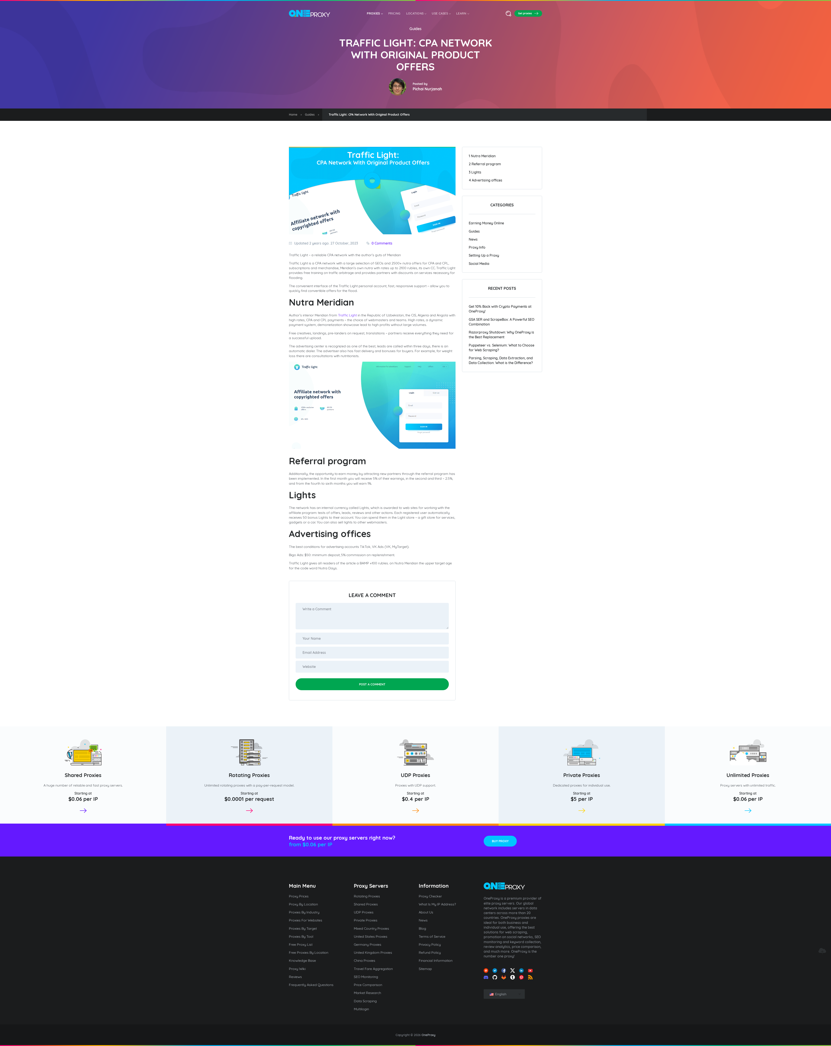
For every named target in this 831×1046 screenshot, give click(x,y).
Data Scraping (365, 1001)
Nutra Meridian (482, 156)
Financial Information (436, 960)
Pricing (394, 13)
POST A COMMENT (372, 684)
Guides (415, 28)
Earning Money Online (486, 223)
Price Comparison (368, 985)
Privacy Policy (430, 944)
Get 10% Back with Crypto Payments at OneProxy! (500, 308)
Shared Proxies (83, 775)
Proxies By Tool (301, 936)
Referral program (485, 164)
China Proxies (364, 960)
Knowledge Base (302, 960)
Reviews (295, 977)
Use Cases (440, 13)
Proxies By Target (303, 928)
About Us (426, 912)
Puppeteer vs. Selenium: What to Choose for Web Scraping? (501, 347)
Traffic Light (347, 315)
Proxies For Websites (305, 920)
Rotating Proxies (249, 775)
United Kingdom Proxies (373, 952)
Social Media (479, 263)
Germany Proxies (367, 944)
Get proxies (525, 13)
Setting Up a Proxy (484, 255)
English (500, 994)
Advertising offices (485, 180)
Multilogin (361, 1009)
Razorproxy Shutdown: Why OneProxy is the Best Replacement (501, 334)
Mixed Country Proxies (371, 928)
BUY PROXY (500, 841)
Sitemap (425, 969)
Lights (475, 172)
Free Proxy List (300, 944)
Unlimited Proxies (748, 775)
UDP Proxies (415, 775)
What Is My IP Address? (437, 904)
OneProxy (428, 1035)
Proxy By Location (303, 904)
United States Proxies (370, 936)
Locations (415, 13)
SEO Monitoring (366, 977)
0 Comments (382, 243)
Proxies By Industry (304, 912)
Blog (422, 928)
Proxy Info (477, 247)
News (473, 239)
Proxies (373, 13)
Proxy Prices (299, 896)
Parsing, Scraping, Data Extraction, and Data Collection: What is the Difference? (501, 360)
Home (293, 115)
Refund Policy (430, 952)
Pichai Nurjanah (427, 88)
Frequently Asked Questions (311, 985)
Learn (461, 13)
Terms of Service (432, 936)
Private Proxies (581, 775)
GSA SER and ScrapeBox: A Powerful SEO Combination (501, 321)
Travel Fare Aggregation (373, 969)
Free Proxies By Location (308, 952)
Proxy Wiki (297, 969)
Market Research (367, 993)
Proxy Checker (430, 896)
